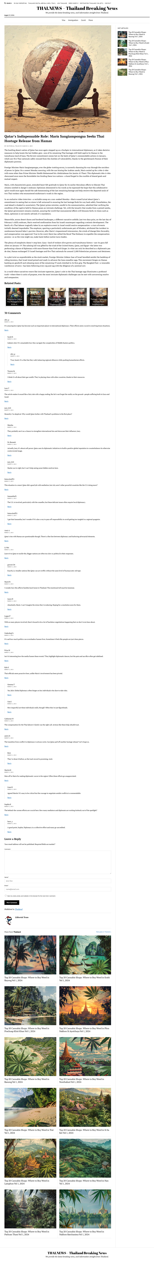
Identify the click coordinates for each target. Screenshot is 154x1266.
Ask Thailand (62, 3)
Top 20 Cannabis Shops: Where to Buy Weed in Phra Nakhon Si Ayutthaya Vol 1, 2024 (84, 1030)
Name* (6, 877)
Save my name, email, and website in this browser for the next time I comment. (31, 896)
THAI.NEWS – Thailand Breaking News (77, 8)
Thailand (18, 909)
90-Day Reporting (20, 3)
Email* (6, 885)
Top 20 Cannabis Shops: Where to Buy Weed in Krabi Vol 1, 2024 (84, 979)
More (91, 20)
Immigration (73, 20)
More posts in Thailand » (103, 932)
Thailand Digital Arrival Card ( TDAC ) (42, 3)
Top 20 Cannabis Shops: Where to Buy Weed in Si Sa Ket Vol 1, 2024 (84, 1131)
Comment (7, 849)
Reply (6, 330)
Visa (63, 20)
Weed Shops (73, 3)
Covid (83, 20)
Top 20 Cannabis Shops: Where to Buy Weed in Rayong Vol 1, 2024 (26, 979)
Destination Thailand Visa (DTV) (91, 3)
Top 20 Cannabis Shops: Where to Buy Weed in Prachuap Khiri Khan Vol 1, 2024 (26, 1030)
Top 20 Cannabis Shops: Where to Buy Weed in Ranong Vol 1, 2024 (26, 1080)
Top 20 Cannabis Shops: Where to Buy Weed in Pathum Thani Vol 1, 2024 (26, 1233)
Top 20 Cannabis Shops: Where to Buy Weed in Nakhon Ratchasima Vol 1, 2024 (81, 1233)
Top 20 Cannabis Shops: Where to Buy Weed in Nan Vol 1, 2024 (84, 1182)
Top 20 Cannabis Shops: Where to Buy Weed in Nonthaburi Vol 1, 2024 (81, 1080)
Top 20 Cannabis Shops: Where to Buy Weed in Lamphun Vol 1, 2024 (26, 1182)
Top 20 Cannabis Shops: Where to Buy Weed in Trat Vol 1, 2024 (29, 1131)
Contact (108, 3)
